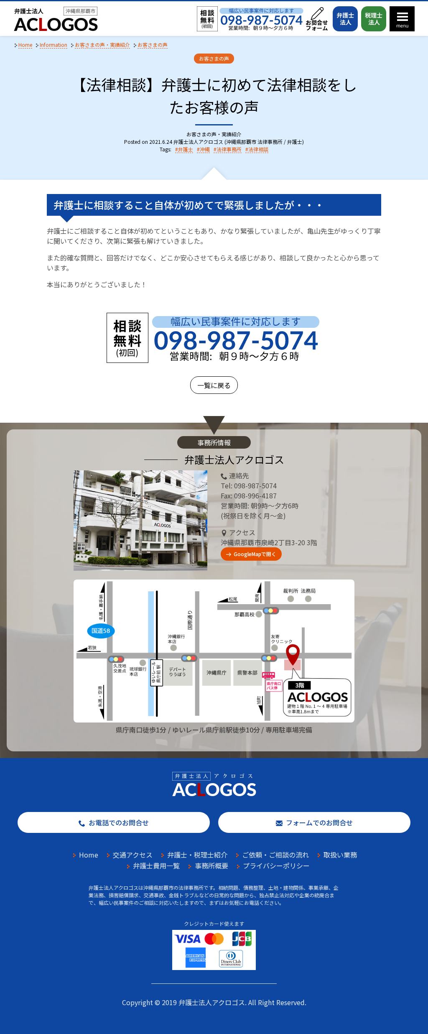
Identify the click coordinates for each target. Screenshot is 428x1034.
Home (88, 855)
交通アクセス (133, 855)
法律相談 (258, 149)
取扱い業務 (340, 855)
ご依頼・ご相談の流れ (275, 855)
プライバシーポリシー (276, 865)
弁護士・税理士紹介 (197, 855)
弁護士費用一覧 (156, 865)
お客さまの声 (214, 58)
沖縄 (205, 149)
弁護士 (185, 149)
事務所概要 (211, 865)
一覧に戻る (214, 385)
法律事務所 (229, 149)
